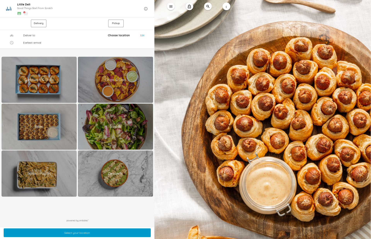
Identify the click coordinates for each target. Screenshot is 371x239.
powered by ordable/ (77, 220)
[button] (77, 9)
